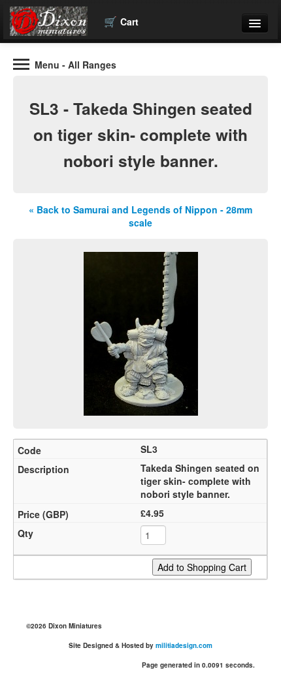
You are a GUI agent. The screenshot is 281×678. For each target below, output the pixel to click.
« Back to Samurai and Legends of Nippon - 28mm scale (140, 216)
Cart (121, 21)
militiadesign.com (184, 645)
